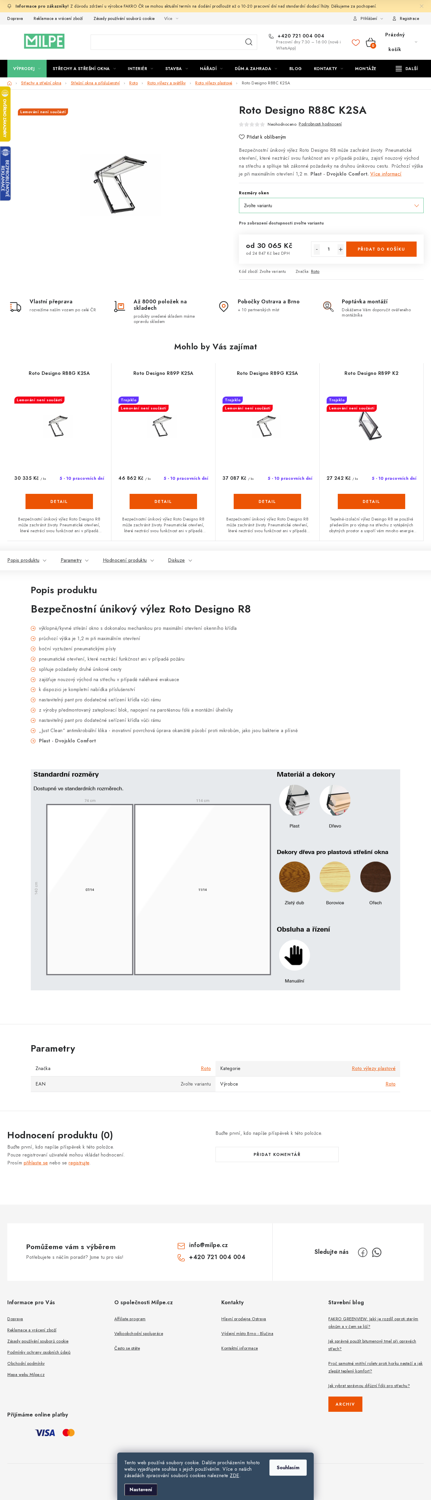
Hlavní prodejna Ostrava (243, 1319)
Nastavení (141, 1489)
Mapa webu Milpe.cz (26, 1374)
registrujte (79, 1162)
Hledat (249, 42)
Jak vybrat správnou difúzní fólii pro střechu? (369, 1386)
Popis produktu (23, 560)
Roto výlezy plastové (374, 1068)
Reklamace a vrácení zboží (58, 18)
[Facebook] (362, 1252)
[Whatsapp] (376, 1252)
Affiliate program (130, 1319)
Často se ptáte (127, 1348)
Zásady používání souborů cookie (124, 18)
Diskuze (176, 560)
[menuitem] (27, 68)
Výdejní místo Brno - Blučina (247, 1333)
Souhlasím (288, 1467)
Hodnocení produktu (125, 560)
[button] (59, 510)
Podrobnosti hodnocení (320, 124)
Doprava (15, 18)
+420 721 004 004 (300, 36)
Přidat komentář (277, 1154)
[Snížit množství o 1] (317, 249)
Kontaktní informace (239, 1348)
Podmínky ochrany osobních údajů (39, 1352)
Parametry (71, 560)
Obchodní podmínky (26, 1363)
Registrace (409, 18)
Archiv (345, 1404)
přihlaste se (36, 1162)
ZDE (234, 1475)
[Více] (407, 68)
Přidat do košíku (381, 249)
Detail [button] (59, 501)
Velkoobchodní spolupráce (138, 1333)
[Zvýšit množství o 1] (340, 249)
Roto (315, 271)
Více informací (386, 174)
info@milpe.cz (208, 1245)
